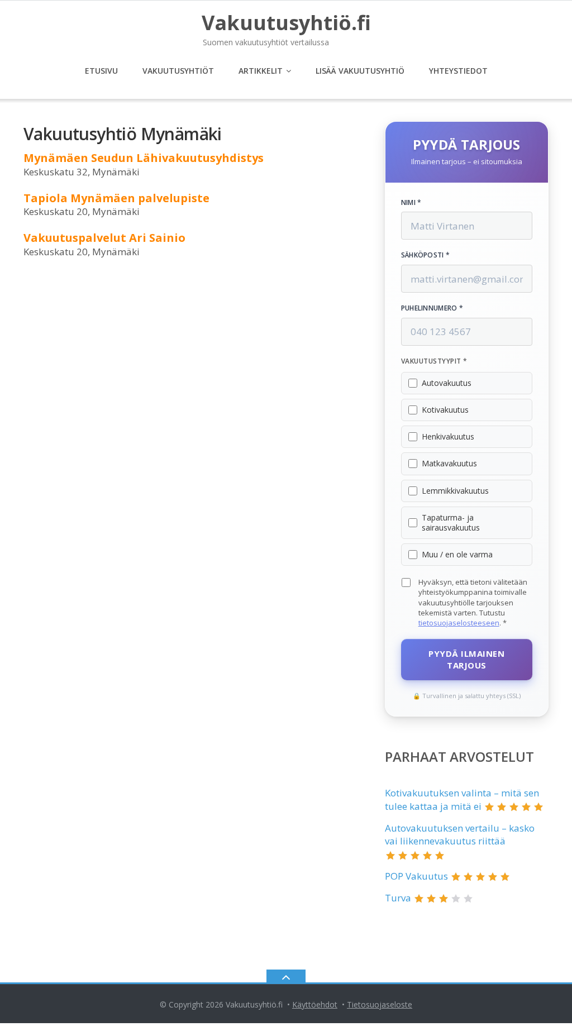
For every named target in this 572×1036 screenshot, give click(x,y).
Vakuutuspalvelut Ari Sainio (104, 237)
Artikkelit (261, 70)
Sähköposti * (425, 255)
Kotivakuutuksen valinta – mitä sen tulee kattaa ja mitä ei (462, 799)
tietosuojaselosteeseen (458, 623)
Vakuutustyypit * (434, 361)
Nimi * (411, 202)
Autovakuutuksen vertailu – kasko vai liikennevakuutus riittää (460, 835)
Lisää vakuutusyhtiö (360, 70)
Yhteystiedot (458, 70)
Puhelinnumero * (432, 308)
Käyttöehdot (314, 1004)
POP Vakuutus (416, 876)
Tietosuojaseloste (379, 1004)
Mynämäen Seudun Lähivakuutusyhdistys (143, 157)
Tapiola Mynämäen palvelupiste (116, 198)
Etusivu (101, 70)
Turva (398, 897)
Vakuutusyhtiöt (178, 70)
